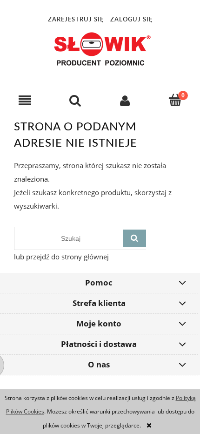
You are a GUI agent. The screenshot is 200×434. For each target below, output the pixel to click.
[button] (25, 100)
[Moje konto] (125, 100)
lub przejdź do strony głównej (61, 256)
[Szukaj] (134, 239)
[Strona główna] (100, 48)
